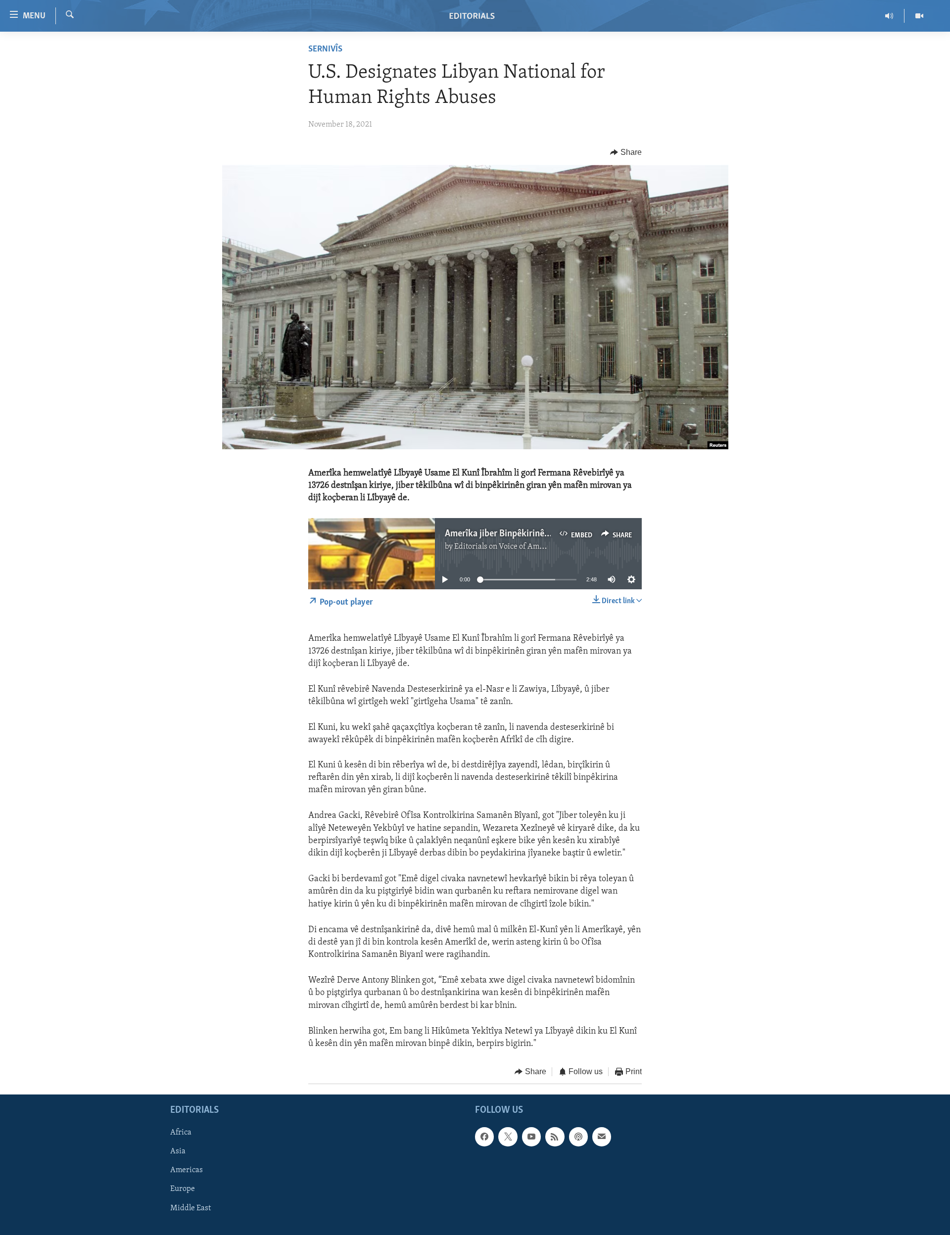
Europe (182, 1189)
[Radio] (889, 16)
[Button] (626, 152)
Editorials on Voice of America (505, 547)
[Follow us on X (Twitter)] (507, 1136)
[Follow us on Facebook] (484, 1136)
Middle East (190, 1208)
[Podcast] (578, 1136)
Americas (186, 1170)
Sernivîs (325, 49)
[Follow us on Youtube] (531, 1136)
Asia (178, 1151)
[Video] (919, 16)
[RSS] (554, 1136)
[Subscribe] (601, 1136)
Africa (180, 1133)
